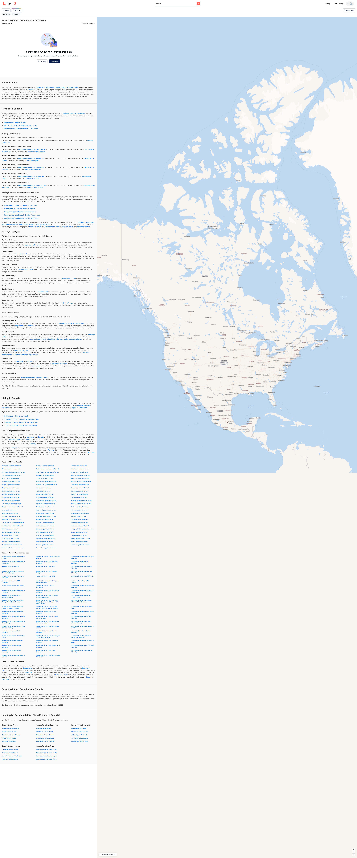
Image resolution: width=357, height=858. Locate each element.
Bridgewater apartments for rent (46, 516)
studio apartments (42, 224)
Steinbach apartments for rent (11, 532)
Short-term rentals (21, 350)
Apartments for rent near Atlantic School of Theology (81, 622)
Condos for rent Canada (9, 732)
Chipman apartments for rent (45, 497)
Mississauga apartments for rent (81, 481)
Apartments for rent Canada (10, 728)
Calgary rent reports (32, 178)
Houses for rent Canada (9, 738)
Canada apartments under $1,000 (46, 749)
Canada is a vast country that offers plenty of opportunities (57, 87)
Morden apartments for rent (44, 532)
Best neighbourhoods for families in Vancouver (20, 205)
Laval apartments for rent (9, 510)
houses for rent (21, 254)
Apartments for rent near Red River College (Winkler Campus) (81, 601)
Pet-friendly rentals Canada (79, 735)
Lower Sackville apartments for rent (13, 522)
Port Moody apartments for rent (11, 475)
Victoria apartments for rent (10, 478)
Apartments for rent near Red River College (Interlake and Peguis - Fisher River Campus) (47, 601)
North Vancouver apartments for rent (47, 469)
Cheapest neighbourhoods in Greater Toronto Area (22, 215)
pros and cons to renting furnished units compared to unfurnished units (56, 339)
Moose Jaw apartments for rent (80, 538)
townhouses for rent (26, 269)
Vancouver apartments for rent (11, 465)
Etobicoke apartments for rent (11, 481)
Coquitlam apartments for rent (80, 469)
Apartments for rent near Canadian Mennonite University (47, 596)
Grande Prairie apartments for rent (12, 507)
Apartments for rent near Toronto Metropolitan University (81, 636)
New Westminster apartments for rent (13, 472)
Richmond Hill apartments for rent (46, 484)
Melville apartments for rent (79, 541)
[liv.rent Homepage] (7, 4)
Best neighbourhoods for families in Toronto (19, 209)
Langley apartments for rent (79, 472)
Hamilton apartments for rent (79, 491)
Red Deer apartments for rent (11, 500)
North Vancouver (61, 675)
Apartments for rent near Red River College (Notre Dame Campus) (12, 601)
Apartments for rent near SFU (11, 566)
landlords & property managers (74, 114)
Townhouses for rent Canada (11, 735)
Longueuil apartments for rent (80, 513)
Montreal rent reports (33, 170)
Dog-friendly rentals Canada (79, 738)
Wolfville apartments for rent (79, 522)
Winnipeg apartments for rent (80, 526)
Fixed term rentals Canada (10, 759)
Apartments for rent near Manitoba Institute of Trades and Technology (47, 607)
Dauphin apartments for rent (10, 538)
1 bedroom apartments (86, 222)
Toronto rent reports (32, 161)
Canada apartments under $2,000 (46, 756)
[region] (227, 437)
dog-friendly (19, 326)
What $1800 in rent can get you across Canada (20, 125)
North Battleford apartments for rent (13, 548)
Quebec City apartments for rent (46, 510)
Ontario (30, 90)
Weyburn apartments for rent (11, 541)
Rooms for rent (68, 303)
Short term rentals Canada (10, 753)
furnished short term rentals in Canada (34, 377)
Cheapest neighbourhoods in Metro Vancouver (20, 212)
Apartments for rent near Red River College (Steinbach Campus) (12, 607)
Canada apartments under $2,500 (46, 759)
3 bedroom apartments (27, 224)
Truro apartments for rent (78, 516)
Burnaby (33, 444)
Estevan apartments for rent (44, 545)
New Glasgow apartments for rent (12, 526)
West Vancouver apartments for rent (47, 472)
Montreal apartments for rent (79, 507)
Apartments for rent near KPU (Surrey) (13, 585)
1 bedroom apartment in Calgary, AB (31, 176)
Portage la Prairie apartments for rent (82, 529)
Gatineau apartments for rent (79, 510)
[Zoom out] (353, 852)
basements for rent (69, 278)
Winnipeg (83, 408)
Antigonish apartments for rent (45, 526)
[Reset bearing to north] (353, 854)
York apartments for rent (43, 491)
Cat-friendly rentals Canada (79, 741)
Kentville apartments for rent (45, 519)
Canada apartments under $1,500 (46, 753)
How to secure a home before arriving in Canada (21, 129)
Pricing (327, 4)
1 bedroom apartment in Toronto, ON (31, 158)
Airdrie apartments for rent (79, 497)
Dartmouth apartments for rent (11, 516)
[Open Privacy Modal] (15, 3)
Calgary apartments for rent (79, 494)
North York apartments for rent (80, 478)
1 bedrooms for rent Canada (44, 732)
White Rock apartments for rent (80, 475)
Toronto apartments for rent (44, 478)
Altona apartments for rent (10, 535)
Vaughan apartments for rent (11, 484)
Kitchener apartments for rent (11, 494)
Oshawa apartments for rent (10, 488)
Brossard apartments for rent (45, 513)
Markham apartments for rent (80, 488)
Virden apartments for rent (79, 535)
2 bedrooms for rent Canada (45, 735)
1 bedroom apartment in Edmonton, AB (32, 185)
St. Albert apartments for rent (45, 507)
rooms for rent (35, 366)
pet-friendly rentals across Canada (71, 323)
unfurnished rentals (52, 227)
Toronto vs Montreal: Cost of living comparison (20, 425)
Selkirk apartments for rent (10, 529)
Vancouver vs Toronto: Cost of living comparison (21, 419)
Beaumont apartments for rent (45, 503)
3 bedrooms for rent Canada (45, 738)
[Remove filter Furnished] (19, 14)
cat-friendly (31, 326)
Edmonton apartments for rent (11, 497)
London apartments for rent (44, 494)
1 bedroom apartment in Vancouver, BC (32, 149)
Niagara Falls (27, 668)
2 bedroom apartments (10, 224)
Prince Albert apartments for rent (46, 548)
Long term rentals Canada (10, 749)
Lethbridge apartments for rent (11, 503)
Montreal (86, 405)
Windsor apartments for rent (45, 522)
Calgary (73, 408)
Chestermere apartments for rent (46, 500)
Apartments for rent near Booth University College (11, 596)
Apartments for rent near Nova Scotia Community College (47, 622)
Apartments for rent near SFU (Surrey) (82, 576)
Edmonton (29, 439)
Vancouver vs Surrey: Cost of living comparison (21, 422)
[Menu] (350, 3)
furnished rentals (35, 227)
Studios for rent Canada (43, 728)
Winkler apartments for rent (79, 532)
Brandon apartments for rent (45, 535)
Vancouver (20, 361)
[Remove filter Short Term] (10, 14)
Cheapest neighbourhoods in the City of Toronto (21, 218)
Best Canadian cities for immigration (16, 416)
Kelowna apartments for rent (45, 475)
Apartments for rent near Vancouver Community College (13, 572)
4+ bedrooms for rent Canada (45, 741)
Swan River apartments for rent (45, 538)
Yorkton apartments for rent (44, 541)
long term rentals (67, 227)
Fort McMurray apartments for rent (81, 500)
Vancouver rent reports (36, 152)
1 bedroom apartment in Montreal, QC (31, 167)
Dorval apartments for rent (10, 513)
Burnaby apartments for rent (45, 465)
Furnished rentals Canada (78, 728)
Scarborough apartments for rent (46, 481)
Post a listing (338, 4)
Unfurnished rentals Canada (79, 732)
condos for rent (42, 292)
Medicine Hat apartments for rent (81, 503)
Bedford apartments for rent (79, 519)
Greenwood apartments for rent (11, 519)
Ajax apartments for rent (43, 488)
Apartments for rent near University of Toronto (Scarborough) (48, 636)
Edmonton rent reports (34, 187)
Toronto (30, 361)
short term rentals (83, 227)
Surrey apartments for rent (79, 465)
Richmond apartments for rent (11, 469)
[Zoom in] (353, 849)
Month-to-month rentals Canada (12, 756)
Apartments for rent (32, 245)
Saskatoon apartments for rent (80, 545)
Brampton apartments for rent (80, 484)
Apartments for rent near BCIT (45, 566)
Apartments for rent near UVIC (45, 576)
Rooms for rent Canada (9, 741)
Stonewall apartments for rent (45, 529)
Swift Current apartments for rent (12, 545)
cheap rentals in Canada (58, 364)
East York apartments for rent (11, 491)
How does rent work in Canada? (15, 122)
